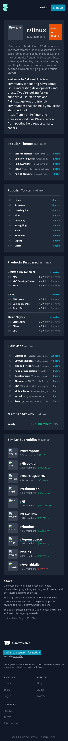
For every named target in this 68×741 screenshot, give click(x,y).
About (7, 683)
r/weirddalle (30, 564)
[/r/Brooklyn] (13, 465)
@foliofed (18, 656)
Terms (7, 717)
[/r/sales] (13, 554)
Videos (41, 689)
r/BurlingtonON (33, 476)
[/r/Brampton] (13, 453)
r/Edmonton (30, 489)
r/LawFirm (28, 514)
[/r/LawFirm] (13, 516)
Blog (39, 683)
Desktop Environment (21, 272)
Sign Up (58, 7)
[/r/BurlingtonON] (13, 478)
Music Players (16, 317)
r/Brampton (29, 451)
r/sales (25, 552)
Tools (7, 689)
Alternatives (11, 723)
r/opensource (31, 539)
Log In (7, 696)
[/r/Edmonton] (13, 490)
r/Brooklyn (29, 463)
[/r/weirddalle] (13, 566)
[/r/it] (13, 503)
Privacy (8, 710)
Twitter (41, 696)
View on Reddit (55, 32)
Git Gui (12, 294)
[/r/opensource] (13, 541)
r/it (22, 501)
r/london (27, 526)
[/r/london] (13, 528)
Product (44, 7)
